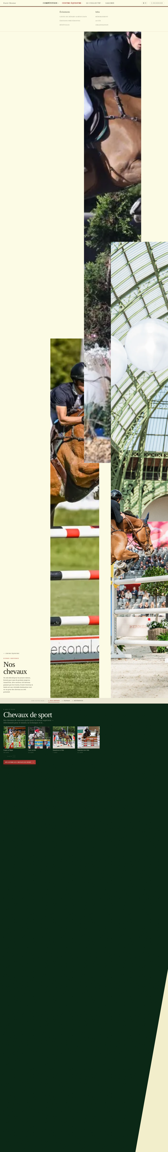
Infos (97, 12)
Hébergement (101, 17)
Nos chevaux (54, 700)
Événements (65, 12)
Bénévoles (65, 25)
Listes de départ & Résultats (73, 17)
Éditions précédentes (70, 21)
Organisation (101, 25)
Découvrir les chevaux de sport (18, 762)
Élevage (66, 700)
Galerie (109, 3)
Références (77, 700)
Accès (98, 21)
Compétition (50, 3)
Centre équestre (12, 653)
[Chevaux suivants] (14, 756)
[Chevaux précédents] (4, 756)
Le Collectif (93, 3)
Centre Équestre (71, 3)
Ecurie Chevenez (9, 3)
